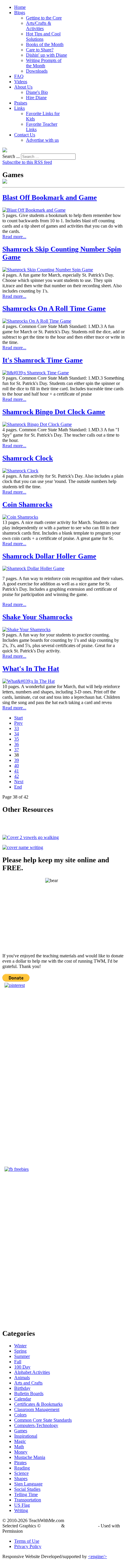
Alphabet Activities (32, 1372)
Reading (22, 1467)
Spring (20, 1351)
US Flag (22, 1505)
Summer (22, 1356)
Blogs (19, 12)
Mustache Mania (29, 1457)
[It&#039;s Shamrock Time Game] (35, 372)
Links (19, 108)
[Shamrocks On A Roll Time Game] (36, 321)
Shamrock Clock (27, 458)
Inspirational (25, 1436)
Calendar (22, 1398)
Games (20, 1430)
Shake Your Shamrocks (37, 617)
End (18, 786)
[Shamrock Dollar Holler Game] (33, 568)
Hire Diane (36, 97)
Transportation (27, 1499)
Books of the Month (45, 44)
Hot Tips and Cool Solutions (43, 36)
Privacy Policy (27, 1546)
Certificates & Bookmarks (38, 1404)
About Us (23, 86)
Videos (20, 81)
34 (16, 733)
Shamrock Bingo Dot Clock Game (53, 412)
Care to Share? (39, 49)
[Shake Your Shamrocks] (26, 629)
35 (16, 739)
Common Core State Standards (43, 1420)
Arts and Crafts (28, 1382)
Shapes (20, 1478)
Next (18, 781)
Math (19, 1446)
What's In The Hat (30, 668)
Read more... (14, 236)
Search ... (11, 156)
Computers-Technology (36, 1425)
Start (18, 717)
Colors (20, 1414)
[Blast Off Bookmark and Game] (34, 210)
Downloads (37, 71)
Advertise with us (42, 140)
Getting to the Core (44, 17)
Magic (20, 1441)
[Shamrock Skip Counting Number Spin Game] (47, 269)
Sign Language (28, 1483)
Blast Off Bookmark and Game (49, 197)
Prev (18, 723)
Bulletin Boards (28, 1393)
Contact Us (24, 134)
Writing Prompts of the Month (43, 63)
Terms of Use (26, 1541)
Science (21, 1473)
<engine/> (97, 1556)
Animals (22, 1377)
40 (16, 765)
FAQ (19, 76)
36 (16, 744)
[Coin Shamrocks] (20, 517)
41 (16, 770)
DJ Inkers (51, 1525)
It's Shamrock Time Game (42, 360)
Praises (20, 102)
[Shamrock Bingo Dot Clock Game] (37, 424)
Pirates (20, 1462)
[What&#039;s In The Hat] (28, 681)
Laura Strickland (81, 1525)
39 (16, 760)
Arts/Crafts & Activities (38, 26)
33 (16, 728)
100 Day (22, 1366)
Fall (17, 1361)
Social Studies (27, 1489)
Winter (20, 1345)
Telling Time (26, 1494)
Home (20, 7)
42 (16, 776)
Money (20, 1451)
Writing (21, 1510)
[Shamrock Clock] (20, 470)
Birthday (22, 1388)
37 (16, 749)
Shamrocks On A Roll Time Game (54, 308)
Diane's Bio (37, 92)
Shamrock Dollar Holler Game (49, 556)
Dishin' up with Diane (46, 55)
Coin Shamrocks (27, 504)
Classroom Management (36, 1409)
